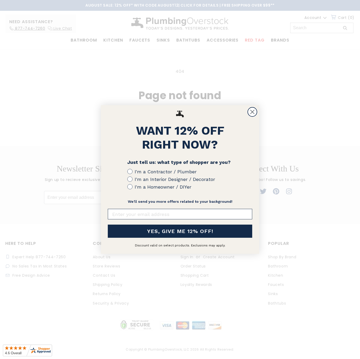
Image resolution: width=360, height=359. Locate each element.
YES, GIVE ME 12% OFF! (180, 231)
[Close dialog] (252, 112)
